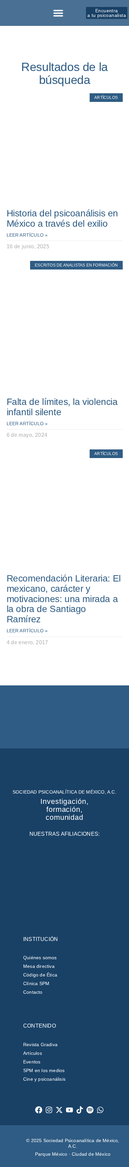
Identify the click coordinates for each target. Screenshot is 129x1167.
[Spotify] (90, 1110)
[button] (58, 13)
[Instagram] (49, 1110)
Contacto (33, 992)
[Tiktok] (80, 1110)
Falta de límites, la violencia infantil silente (62, 407)
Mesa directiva (39, 966)
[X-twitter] (59, 1110)
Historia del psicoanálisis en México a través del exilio (62, 218)
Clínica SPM (36, 983)
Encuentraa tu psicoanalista (106, 13)
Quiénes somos (40, 957)
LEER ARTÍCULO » (27, 235)
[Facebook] (39, 1110)
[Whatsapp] (100, 1110)
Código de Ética (40, 974)
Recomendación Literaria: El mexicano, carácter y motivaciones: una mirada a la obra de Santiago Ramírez (64, 598)
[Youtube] (69, 1110)
